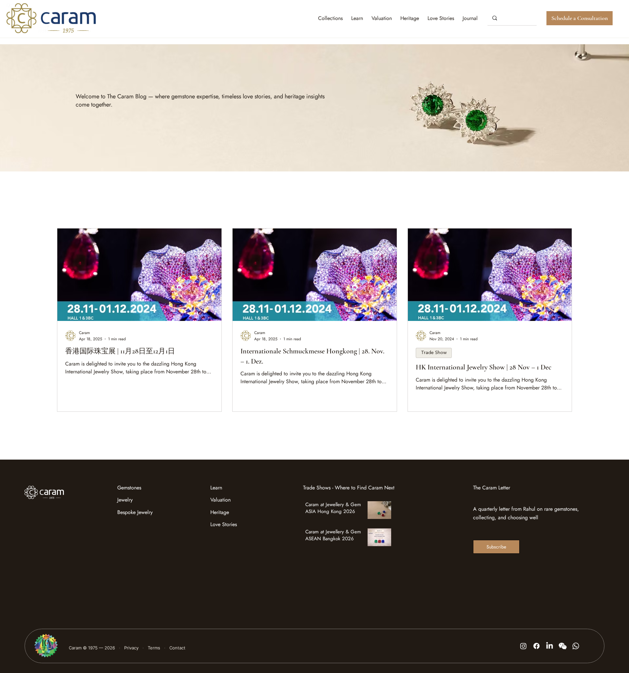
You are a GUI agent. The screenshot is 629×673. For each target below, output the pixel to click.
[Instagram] (523, 646)
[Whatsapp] (576, 646)
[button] (470, 18)
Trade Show (434, 352)
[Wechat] (563, 646)
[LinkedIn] (549, 646)
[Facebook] (536, 646)
